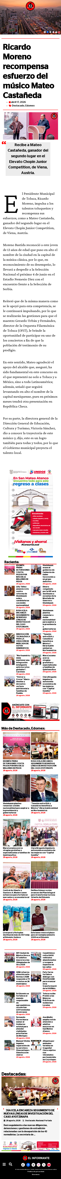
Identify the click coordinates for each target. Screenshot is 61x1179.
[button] (4, 1164)
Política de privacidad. (36, 1171)
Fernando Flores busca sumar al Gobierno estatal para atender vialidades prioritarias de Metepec (22, 1026)
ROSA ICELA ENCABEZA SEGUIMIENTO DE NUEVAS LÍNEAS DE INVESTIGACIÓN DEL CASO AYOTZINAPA (29, 1113)
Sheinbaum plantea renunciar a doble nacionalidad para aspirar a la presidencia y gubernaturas (49, 620)
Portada (48, 1120)
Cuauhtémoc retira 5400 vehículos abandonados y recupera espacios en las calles (49, 960)
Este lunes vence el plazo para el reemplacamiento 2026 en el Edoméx (43, 935)
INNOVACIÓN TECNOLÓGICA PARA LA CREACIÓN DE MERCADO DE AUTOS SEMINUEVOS (23, 641)
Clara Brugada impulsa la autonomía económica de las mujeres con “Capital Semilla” (49, 684)
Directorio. (36, 1174)
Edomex (30, 106)
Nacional (40, 1120)
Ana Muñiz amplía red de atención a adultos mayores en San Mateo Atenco (49, 1024)
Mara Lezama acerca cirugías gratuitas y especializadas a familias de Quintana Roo (50, 663)
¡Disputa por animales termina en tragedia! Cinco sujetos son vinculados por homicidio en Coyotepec (49, 1050)
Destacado (18, 106)
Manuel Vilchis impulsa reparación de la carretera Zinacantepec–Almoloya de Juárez (23, 1048)
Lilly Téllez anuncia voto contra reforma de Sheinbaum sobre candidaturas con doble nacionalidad (22, 596)
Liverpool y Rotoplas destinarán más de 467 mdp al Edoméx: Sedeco (16, 935)
